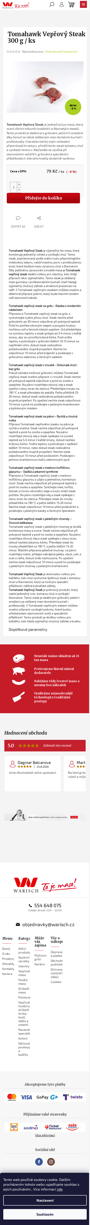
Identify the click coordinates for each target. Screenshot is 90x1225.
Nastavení (45, 1200)
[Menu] (83, 5)
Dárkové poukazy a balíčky (24, 1049)
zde (59, 1189)
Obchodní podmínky (57, 962)
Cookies (56, 982)
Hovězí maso (23, 981)
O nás (6, 953)
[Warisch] (45, 885)
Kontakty (8, 969)
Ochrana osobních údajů (57, 973)
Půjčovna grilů (41, 957)
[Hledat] (51, 5)
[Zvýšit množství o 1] (19, 184)
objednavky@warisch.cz (48, 924)
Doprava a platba (56, 953)
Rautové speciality (24, 1031)
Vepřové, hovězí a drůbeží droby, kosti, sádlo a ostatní (24, 1013)
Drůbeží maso (23, 990)
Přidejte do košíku (43, 198)
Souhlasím (45, 1214)
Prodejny (8, 958)
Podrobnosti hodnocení (61, 51)
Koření (22, 1038)
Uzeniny (23, 966)
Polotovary (25, 997)
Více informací (45, 1135)
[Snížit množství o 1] (19, 189)
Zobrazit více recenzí (57, 745)
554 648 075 (47, 905)
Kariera (7, 974)
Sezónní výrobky (23, 959)
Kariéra (40, 964)
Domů (6, 948)
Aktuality (8, 963)
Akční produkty (24, 950)
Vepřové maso (24, 973)
